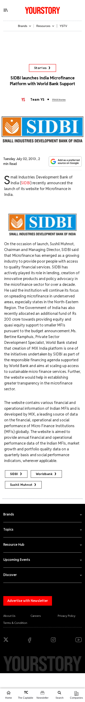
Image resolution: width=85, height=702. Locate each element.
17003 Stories (59, 99)
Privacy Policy (67, 616)
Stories (40, 68)
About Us (9, 616)
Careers (36, 616)
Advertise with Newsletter (27, 601)
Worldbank (44, 474)
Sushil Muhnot (21, 485)
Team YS (37, 100)
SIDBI (25, 183)
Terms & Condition (15, 623)
